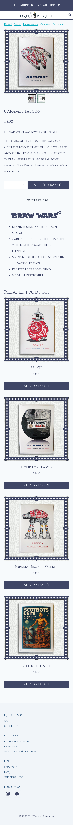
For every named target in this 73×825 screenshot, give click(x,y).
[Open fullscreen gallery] (65, 90)
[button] (32, 98)
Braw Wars (11, 746)
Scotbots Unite (36, 666)
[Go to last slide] (29, 98)
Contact (10, 767)
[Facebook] (17, 794)
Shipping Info (13, 777)
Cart (7, 721)
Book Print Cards (16, 741)
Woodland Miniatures (20, 751)
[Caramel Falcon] (36, 61)
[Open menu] (3, 15)
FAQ (6, 772)
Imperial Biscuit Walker (36, 566)
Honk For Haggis (36, 467)
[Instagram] (8, 794)
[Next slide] (44, 98)
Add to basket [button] (36, 386)
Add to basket (48, 185)
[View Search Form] (70, 15)
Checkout (11, 726)
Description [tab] (36, 200)
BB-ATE (37, 367)
